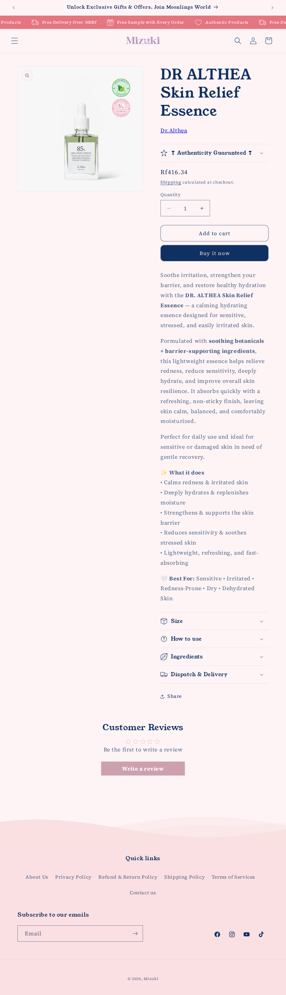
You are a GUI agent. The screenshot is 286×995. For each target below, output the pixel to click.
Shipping (170, 182)
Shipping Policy (184, 876)
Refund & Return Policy (127, 876)
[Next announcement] (272, 7)
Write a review (143, 768)
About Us (36, 876)
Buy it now (215, 253)
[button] (14, 40)
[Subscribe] (135, 933)
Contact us (143, 892)
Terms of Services (233, 876)
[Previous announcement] (13, 7)
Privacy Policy (73, 876)
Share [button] (174, 696)
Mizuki (151, 978)
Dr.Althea (173, 130)
